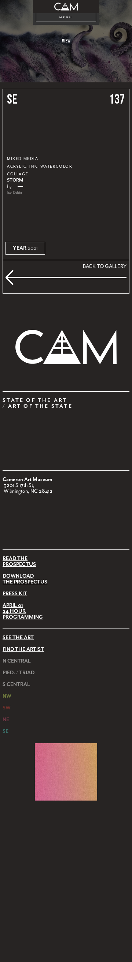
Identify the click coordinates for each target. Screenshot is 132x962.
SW (7, 708)
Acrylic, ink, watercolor (39, 166)
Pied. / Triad (18, 673)
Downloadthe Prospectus (25, 579)
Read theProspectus (19, 561)
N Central (17, 661)
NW (7, 696)
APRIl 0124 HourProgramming (23, 611)
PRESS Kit (15, 594)
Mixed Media (22, 159)
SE (12, 100)
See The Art (18, 638)
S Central (16, 684)
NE (6, 720)
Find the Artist (23, 649)
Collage (17, 174)
